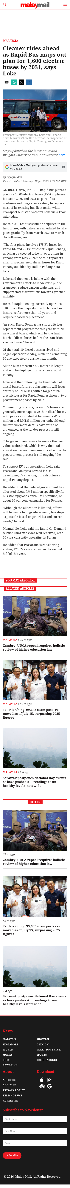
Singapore (10, 1044)
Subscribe (12, 1155)
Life (6, 1060)
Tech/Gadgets (47, 1060)
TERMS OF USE (12, 1095)
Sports (42, 1054)
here (61, 155)
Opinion (43, 1044)
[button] (63, 166)
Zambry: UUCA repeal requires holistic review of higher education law (34, 647)
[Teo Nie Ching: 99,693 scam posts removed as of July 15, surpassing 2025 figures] (35, 680)
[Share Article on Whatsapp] (14, 84)
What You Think (49, 1049)
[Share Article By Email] (6, 84)
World (8, 1049)
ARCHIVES (9, 1080)
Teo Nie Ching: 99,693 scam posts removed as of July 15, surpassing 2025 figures (31, 713)
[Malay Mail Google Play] (49, 1082)
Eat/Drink (10, 1065)
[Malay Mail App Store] (41, 1082)
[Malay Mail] (35, 7)
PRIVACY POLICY (14, 1090)
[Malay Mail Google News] (49, 1089)
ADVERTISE (10, 1100)
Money (8, 1054)
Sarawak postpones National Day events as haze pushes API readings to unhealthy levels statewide (34, 782)
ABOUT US (9, 1085)
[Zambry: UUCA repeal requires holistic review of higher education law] (35, 616)
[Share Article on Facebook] (29, 84)
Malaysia (10, 41)
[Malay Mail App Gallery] (42, 1089)
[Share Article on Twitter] (21, 84)
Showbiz (43, 1039)
